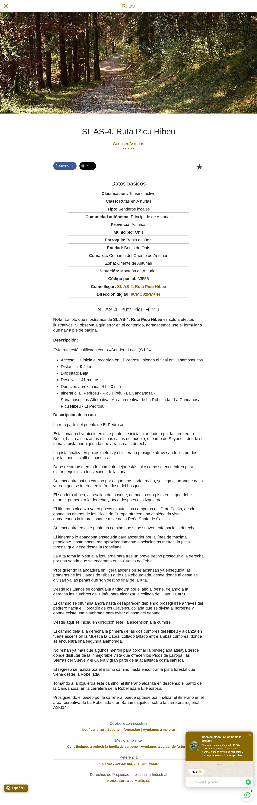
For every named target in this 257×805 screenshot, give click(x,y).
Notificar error (93, 730)
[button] (250, 735)
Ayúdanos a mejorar (159, 730)
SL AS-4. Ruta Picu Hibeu (141, 286)
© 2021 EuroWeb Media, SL (128, 781)
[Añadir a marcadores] (199, 166)
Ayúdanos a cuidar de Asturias (165, 746)
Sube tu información (123, 730)
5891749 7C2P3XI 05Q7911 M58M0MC (128, 764)
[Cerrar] (6, 6)
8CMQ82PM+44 (145, 294)
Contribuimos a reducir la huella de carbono (102, 746)
